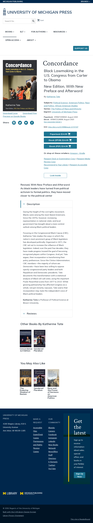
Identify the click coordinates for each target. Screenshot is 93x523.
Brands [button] (85, 1)
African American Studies (66, 105)
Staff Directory (52, 457)
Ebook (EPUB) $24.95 (60, 140)
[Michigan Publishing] (32, 493)
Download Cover (10, 113)
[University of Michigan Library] (11, 493)
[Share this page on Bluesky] (26, 123)
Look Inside (55, 175)
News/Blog (53, 451)
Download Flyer (30, 113)
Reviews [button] (32, 313)
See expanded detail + (53, 122)
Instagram (52, 438)
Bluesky (51, 428)
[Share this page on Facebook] (32, 123)
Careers (51, 431)
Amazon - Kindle (77, 153)
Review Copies (36, 450)
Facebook (52, 434)
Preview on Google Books (14, 116)
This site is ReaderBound (80, 519)
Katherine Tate (53, 96)
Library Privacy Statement (13, 515)
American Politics (76, 102)
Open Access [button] (12, 40)
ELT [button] (22, 31)
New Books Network (53, 446)
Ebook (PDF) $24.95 (60, 146)
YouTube (52, 468)
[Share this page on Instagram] (14, 123)
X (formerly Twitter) (53, 463)
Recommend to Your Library (56, 165)
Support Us (81, 48)
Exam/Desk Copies (38, 436)
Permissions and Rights (38, 443)
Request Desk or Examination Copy (59, 158)
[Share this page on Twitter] (20, 123)
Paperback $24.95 (60, 134)
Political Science (60, 102)
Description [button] (33, 204)
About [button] (31, 40)
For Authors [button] (38, 31)
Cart (40, 20)
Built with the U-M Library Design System (19, 512)
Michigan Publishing (13, 1)
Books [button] (9, 31)
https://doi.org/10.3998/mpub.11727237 (63, 127)
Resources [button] (59, 31)
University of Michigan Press (64, 112)
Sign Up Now (79, 475)
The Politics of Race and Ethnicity (66, 109)
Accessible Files (37, 429)
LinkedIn (51, 441)
